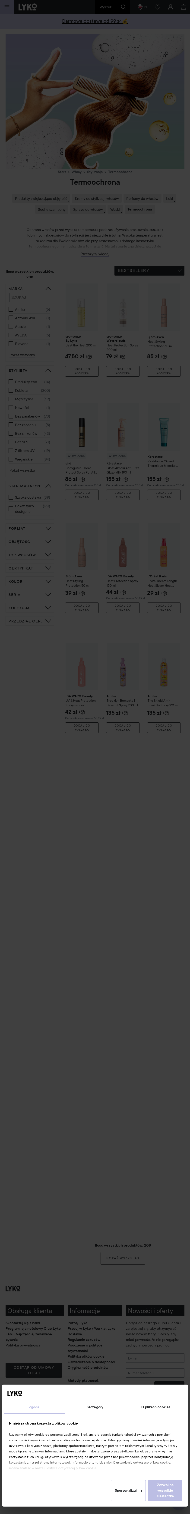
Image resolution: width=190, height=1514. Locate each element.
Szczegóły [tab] (95, 1407)
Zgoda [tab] (34, 1407)
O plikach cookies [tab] (155, 1407)
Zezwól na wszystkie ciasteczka (165, 1490)
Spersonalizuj (126, 1490)
